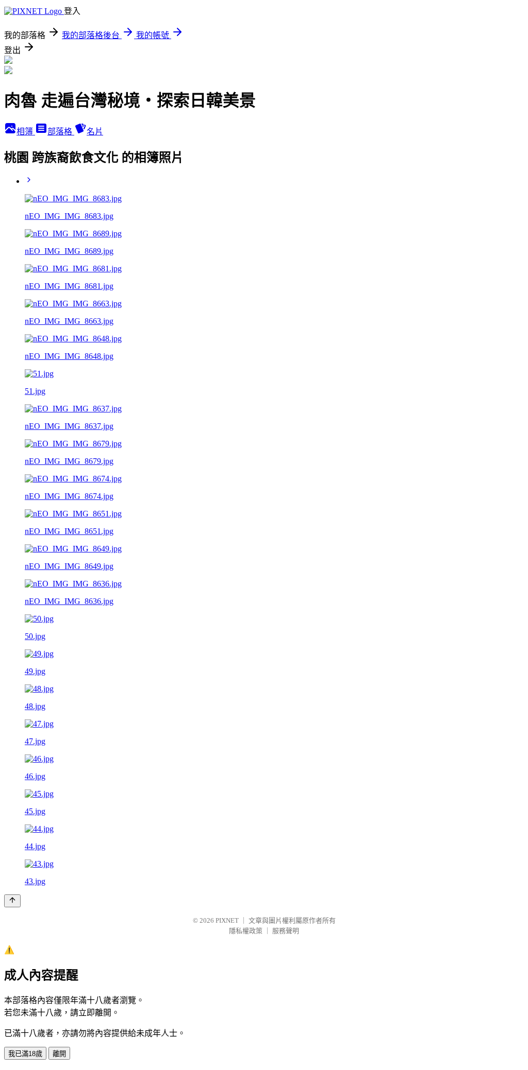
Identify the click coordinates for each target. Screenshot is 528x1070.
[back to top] (12, 900)
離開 (59, 1054)
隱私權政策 (245, 931)
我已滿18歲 (25, 1054)
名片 (95, 131)
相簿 (25, 131)
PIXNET (227, 920)
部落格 (60, 131)
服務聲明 (285, 931)
